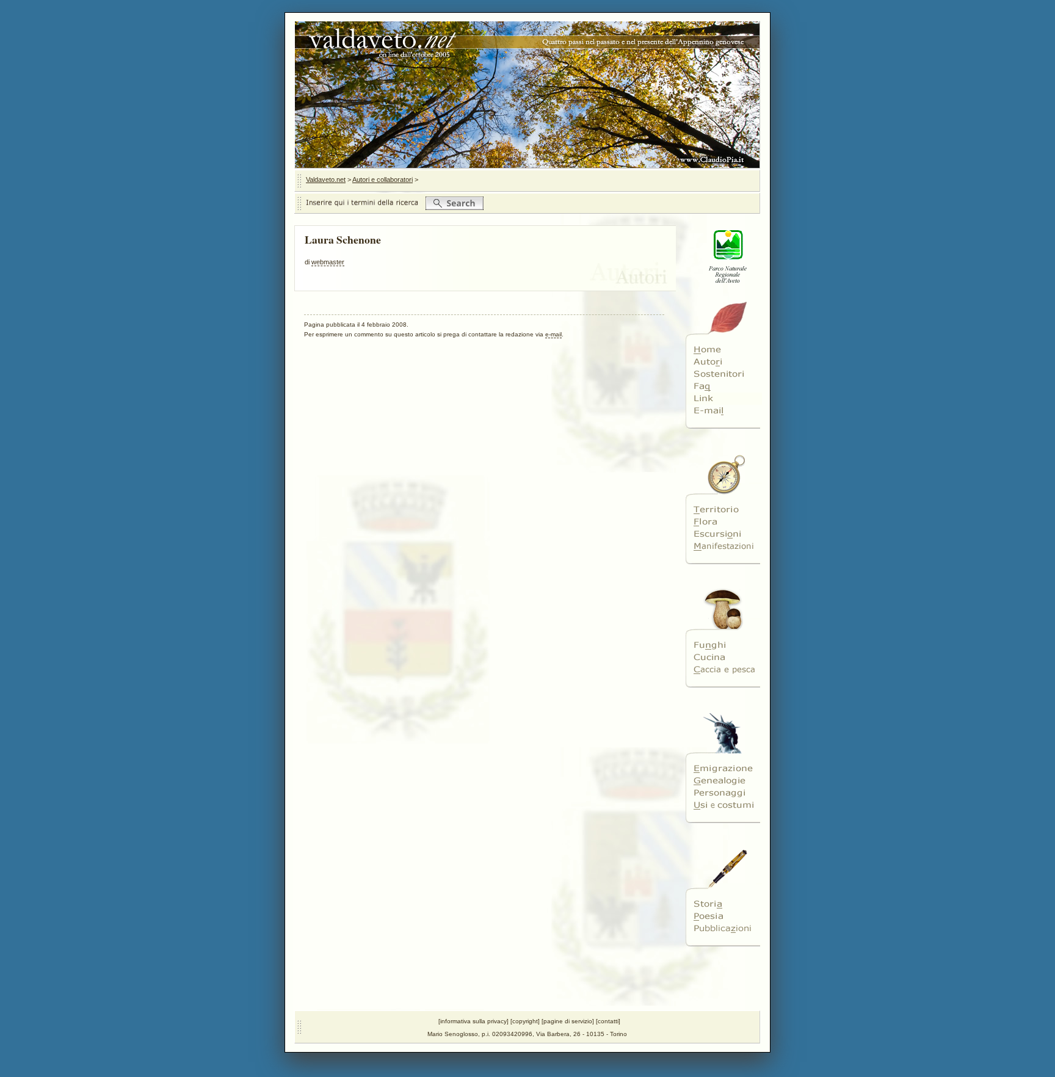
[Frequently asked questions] (724, 386)
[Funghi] (724, 645)
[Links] (724, 399)
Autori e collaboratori (382, 179)
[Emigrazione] (724, 769)
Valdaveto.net (326, 179)
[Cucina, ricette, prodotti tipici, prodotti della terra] (724, 657)
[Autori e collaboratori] (724, 362)
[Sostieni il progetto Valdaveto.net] (724, 374)
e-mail (553, 334)
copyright (525, 1021)
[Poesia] (724, 916)
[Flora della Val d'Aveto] (724, 522)
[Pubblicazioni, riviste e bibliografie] (724, 929)
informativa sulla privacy (473, 1021)
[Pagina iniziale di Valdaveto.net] (724, 350)
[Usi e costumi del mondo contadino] (724, 805)
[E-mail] (724, 411)
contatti (608, 1021)
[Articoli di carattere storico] (724, 904)
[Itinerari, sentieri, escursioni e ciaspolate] (724, 534)
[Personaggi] (724, 793)
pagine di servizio (567, 1021)
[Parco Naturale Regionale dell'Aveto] (724, 290)
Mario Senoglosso (452, 1034)
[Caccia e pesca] (724, 670)
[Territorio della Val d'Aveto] (724, 510)
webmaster (327, 262)
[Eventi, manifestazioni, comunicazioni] (724, 546)
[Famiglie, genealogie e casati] (724, 781)
